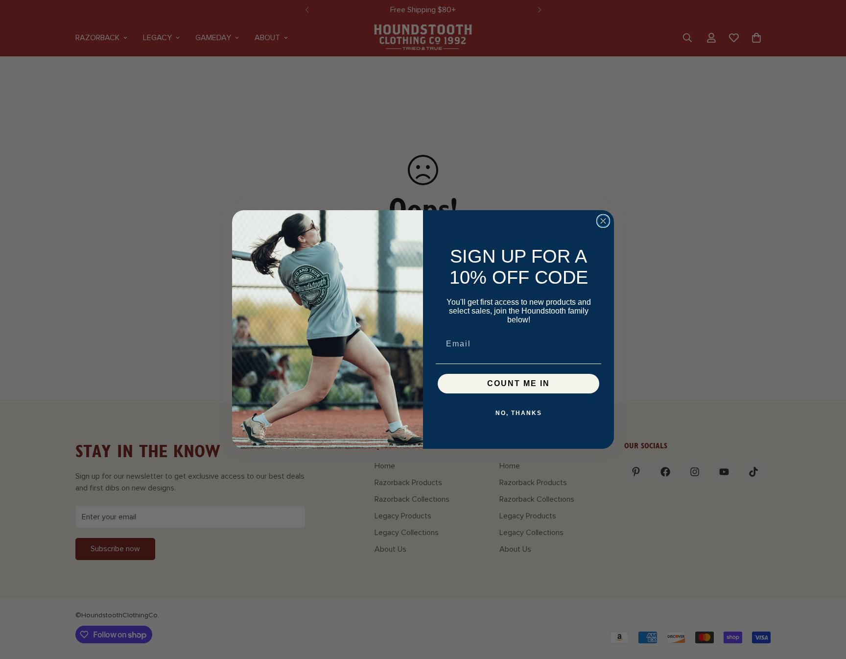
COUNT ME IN (518, 383)
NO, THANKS (518, 413)
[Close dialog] (603, 221)
